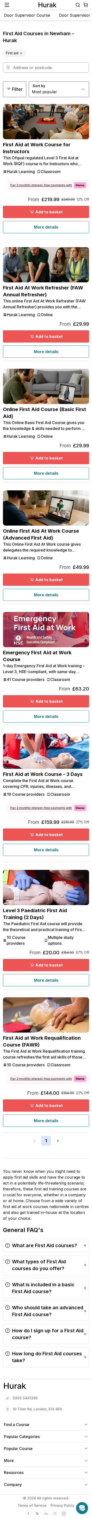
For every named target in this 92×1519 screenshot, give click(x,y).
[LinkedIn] (46, 1513)
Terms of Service (32, 1505)
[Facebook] (28, 1513)
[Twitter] (37, 1513)
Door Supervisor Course (27, 15)
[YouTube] (55, 1513)
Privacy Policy (62, 1505)
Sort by (39, 86)
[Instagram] (63, 1513)
